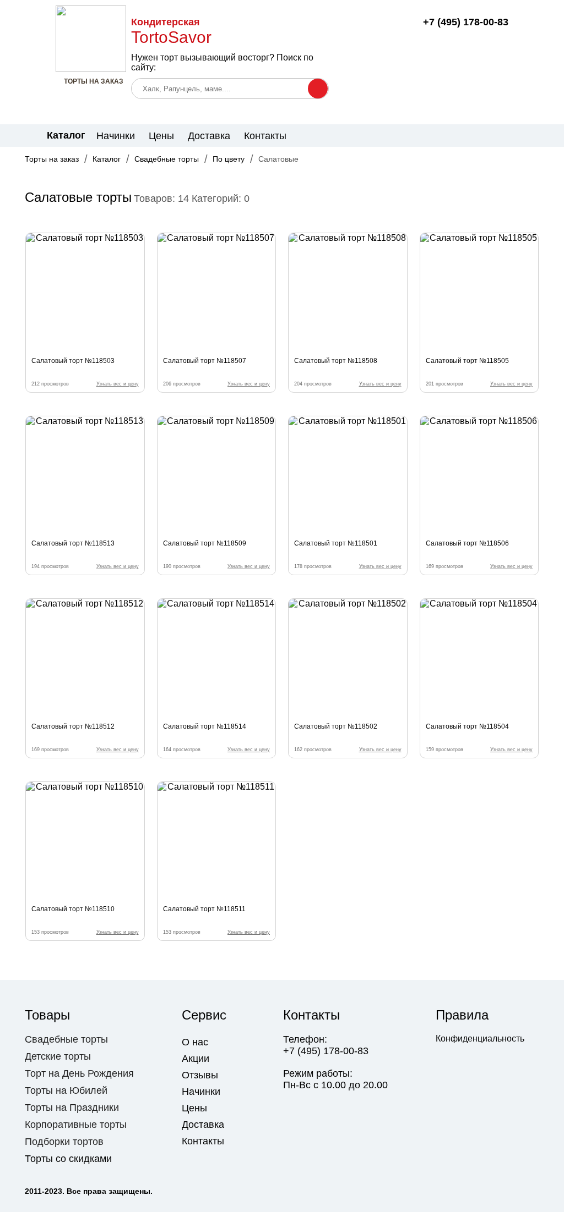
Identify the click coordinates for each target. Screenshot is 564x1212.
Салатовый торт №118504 (467, 726)
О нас (195, 1042)
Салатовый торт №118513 (73, 543)
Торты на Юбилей (66, 1090)
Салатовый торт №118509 (204, 543)
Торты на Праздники (72, 1107)
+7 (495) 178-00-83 (465, 21)
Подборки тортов (64, 1141)
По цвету (229, 159)
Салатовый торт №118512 (73, 726)
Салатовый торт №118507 (204, 361)
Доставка (209, 135)
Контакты (265, 135)
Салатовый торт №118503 (73, 361)
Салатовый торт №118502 (335, 726)
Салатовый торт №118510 (73, 909)
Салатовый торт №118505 (467, 361)
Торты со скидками (68, 1158)
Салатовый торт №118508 (335, 361)
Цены (161, 135)
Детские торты (58, 1056)
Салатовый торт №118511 (204, 909)
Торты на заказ (52, 159)
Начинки (115, 135)
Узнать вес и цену (117, 384)
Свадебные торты (166, 159)
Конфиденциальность (480, 1038)
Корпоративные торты (76, 1124)
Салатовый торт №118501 (335, 543)
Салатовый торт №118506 (467, 543)
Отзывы (200, 1075)
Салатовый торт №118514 (204, 726)
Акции (195, 1058)
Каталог (107, 159)
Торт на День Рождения (79, 1073)
